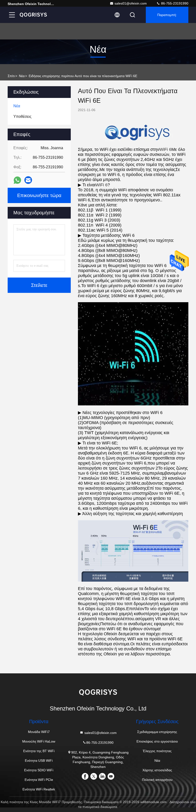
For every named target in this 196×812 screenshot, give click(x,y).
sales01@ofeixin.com (130, 3)
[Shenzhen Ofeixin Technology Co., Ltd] (33, 15)
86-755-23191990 (174, 3)
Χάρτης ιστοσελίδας (157, 770)
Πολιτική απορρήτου (157, 780)
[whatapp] (17, 180)
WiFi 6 (165, 149)
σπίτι (11, 76)
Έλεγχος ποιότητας (157, 751)
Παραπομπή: (167, 15)
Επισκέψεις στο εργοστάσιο (157, 741)
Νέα (22, 76)
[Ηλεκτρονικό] (28, 180)
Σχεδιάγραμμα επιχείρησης (157, 732)
